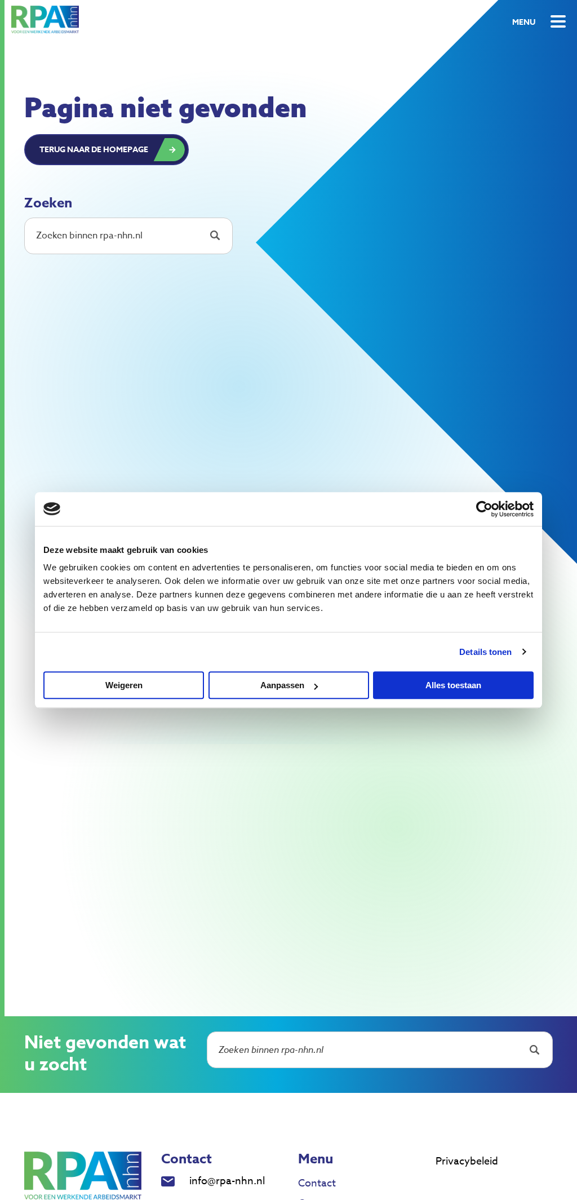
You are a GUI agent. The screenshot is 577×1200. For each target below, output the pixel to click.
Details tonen (485, 652)
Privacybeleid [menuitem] (467, 1161)
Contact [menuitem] (317, 1183)
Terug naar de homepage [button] (93, 150)
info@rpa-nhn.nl (227, 1181)
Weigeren (124, 685)
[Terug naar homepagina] (45, 19)
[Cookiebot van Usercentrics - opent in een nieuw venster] (484, 509)
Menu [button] (523, 22)
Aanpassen (282, 685)
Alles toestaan (453, 685)
